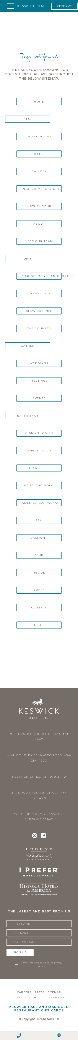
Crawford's (39, 293)
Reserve (64, 6)
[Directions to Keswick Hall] (59, 1035)
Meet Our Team (39, 241)
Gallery (39, 171)
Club (39, 555)
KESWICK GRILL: (39, 777)
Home (39, 101)
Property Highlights (42, 188)
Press (39, 590)
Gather (28, 345)
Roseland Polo (39, 485)
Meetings (39, 380)
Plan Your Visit (39, 433)
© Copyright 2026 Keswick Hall (39, 1019)
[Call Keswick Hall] (19, 1035)
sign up (20, 952)
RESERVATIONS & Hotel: (39, 736)
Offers (39, 153)
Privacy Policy (26, 997)
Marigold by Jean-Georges (42, 276)
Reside (39, 572)
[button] (10, 6)
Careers (39, 607)
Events (39, 398)
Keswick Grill (39, 311)
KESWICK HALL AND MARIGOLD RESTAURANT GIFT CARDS (39, 1008)
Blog (39, 625)
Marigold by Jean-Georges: (39, 757)
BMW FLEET (39, 468)
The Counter (39, 328)
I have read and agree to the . (41, 964)
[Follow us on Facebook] (43, 836)
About (39, 223)
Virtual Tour (39, 206)
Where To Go (39, 450)
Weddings (39, 363)
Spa (39, 520)
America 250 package (42, 502)
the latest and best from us (39, 911)
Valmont (39, 537)
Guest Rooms (39, 136)
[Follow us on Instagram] (34, 836)
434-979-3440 (54, 777)
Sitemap (54, 992)
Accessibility (53, 997)
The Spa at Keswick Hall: (39, 795)
